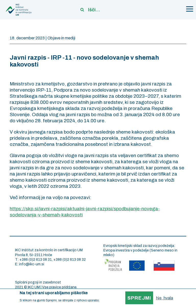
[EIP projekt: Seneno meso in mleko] (139, 264)
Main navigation (189, 9)
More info (106, 300)
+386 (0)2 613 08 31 (35, 259)
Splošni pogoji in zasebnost (38, 282)
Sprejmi (139, 298)
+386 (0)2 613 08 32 (69, 259)
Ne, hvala (164, 298)
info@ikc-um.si (31, 264)
